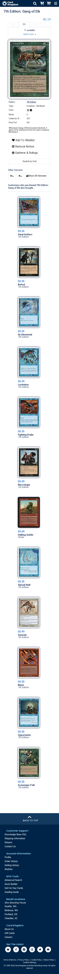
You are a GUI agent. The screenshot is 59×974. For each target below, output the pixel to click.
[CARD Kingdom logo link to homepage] (9, 3)
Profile (8, 857)
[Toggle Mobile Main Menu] (55, 3)
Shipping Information (15, 838)
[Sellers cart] (48, 3)
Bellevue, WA (11, 910)
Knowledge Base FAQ (15, 834)
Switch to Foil (29, 161)
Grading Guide (12, 892)
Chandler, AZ (11, 918)
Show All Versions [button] (37, 175)
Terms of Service (9, 960)
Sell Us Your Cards (14, 888)
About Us (9, 929)
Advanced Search (13, 880)
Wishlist (8, 869)
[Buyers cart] (41, 3)
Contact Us (10, 846)
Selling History (12, 865)
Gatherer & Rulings (27, 152)
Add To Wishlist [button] (25, 140)
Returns (8, 842)
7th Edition (31, 102)
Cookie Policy (36, 960)
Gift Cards (10, 933)
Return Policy (49, 960)
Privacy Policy (24, 960)
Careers (8, 937)
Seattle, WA (10, 906)
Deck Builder (11, 884)
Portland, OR (11, 914)
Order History (11, 861)
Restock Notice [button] (24, 146)
